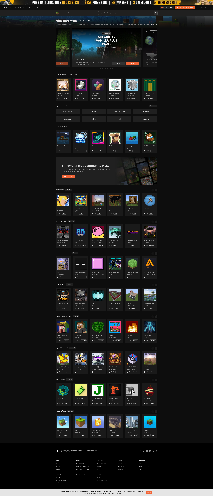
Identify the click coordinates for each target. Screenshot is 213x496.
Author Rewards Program (82, 469)
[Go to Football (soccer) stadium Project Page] (115, 299)
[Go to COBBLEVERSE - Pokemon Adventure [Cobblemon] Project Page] (132, 362)
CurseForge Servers (102, 480)
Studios (34, 7)
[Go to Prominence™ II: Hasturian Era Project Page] (115, 362)
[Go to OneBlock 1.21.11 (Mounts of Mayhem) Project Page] (80, 426)
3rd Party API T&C (81, 474)
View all (68, 189)
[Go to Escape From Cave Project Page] (63, 299)
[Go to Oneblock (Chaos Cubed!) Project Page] (63, 426)
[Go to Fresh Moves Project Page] (80, 331)
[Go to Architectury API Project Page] (115, 394)
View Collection (127, 63)
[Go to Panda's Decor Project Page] (132, 89)
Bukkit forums (100, 477)
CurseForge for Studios (144, 466)
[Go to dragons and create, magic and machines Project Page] (115, 236)
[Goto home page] (7, 7)
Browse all (153, 106)
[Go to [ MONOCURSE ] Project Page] (98, 299)
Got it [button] (149, 492)
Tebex (140, 469)
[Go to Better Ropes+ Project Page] (115, 204)
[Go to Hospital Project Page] (132, 299)
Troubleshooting (122, 466)
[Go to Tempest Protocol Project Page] (80, 141)
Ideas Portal (100, 466)
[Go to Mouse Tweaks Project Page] (132, 394)
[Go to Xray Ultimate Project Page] (149, 331)
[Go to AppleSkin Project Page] (149, 394)
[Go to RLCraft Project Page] (149, 362)
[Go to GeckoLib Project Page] (63, 394)
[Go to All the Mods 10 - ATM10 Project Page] (63, 362)
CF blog (99, 469)
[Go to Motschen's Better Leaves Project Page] (98, 331)
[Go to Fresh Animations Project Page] (63, 331)
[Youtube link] (147, 451)
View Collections (68, 176)
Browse (17, 7)
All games (58, 463)
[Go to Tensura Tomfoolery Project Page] (98, 236)
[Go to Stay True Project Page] (115, 331)
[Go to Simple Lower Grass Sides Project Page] (132, 267)
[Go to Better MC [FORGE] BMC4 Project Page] (98, 362)
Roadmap (99, 474)
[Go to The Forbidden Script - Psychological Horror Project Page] (63, 236)
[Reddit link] (156, 451)
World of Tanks (59, 483)
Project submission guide (82, 466)
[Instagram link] (141, 451)
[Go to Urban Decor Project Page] (80, 89)
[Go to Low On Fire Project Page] (132, 331)
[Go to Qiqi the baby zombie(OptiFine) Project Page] (115, 267)
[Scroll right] (156, 190)
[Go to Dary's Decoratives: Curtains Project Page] (149, 89)
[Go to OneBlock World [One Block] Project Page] (149, 426)
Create (25, 7)
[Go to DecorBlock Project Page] (98, 89)
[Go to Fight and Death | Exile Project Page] (80, 299)
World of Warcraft (60, 469)
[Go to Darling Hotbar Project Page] (98, 267)
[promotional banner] (106, 2)
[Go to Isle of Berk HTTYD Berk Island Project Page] (115, 426)
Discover (63, 13)
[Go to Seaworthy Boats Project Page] (63, 141)
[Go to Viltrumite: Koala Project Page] (63, 204)
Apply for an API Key (81, 472)
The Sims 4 (58, 472)
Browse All (71, 13)
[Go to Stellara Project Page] (98, 141)
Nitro (140, 472)
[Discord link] (150, 451)
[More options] (209, 7)
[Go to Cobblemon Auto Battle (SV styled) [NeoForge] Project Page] (80, 204)
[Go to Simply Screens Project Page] (132, 204)
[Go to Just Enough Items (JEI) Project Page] (98, 394)
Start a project (80, 463)
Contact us (120, 469)
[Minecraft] (57, 13)
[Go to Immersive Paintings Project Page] (63, 89)
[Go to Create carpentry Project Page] (149, 204)
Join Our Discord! (101, 463)
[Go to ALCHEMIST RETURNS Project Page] (80, 236)
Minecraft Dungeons (61, 480)
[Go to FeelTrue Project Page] (63, 267)
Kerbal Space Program (61, 477)
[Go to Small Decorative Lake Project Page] (149, 299)
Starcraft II (58, 474)
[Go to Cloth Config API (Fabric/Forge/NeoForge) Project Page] (80, 394)
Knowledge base (122, 463)
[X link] (153, 451)
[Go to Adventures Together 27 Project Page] (149, 236)
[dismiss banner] (210, 2)
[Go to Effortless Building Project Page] (115, 89)
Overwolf (141, 463)
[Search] (156, 13)
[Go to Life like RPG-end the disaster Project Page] (132, 236)
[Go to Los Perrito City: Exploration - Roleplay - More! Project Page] (132, 426)
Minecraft (58, 466)
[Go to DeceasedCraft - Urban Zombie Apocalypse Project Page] (80, 362)
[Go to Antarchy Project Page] (132, 141)
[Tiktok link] (144, 451)
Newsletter (100, 472)
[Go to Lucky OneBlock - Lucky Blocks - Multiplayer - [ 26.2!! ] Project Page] (98, 426)
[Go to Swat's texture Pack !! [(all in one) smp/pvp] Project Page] (80, 267)
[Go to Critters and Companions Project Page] (115, 141)
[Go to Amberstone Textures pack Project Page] (149, 267)
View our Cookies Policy (114, 493)
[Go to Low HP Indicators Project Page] (98, 204)
